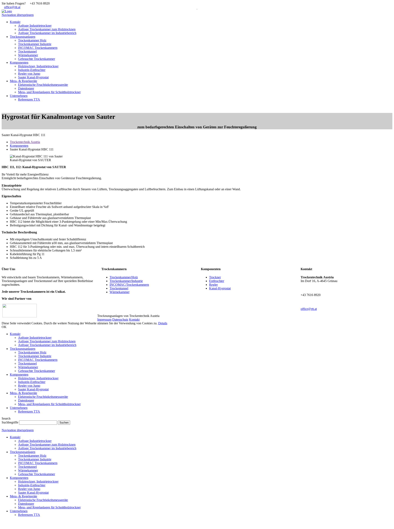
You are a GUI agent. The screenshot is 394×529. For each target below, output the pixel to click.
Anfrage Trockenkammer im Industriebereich (47, 345)
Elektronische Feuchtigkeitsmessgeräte (43, 396)
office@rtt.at (12, 7)
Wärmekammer (119, 292)
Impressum (104, 319)
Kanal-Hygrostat (220, 288)
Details (162, 323)
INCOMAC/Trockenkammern (129, 284)
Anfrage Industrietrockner (35, 337)
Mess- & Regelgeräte (23, 393)
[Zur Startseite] (7, 11)
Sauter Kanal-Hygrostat (33, 389)
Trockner (215, 277)
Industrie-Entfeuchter (31, 382)
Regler (213, 284)
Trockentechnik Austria (25, 142)
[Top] (3, 525)
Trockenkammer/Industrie (126, 281)
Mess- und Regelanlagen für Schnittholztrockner (49, 404)
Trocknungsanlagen (22, 348)
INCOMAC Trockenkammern (37, 359)
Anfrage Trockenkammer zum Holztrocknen (47, 341)
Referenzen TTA (29, 411)
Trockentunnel (119, 288)
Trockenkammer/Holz (124, 277)
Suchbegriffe (10, 422)
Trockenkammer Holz (32, 352)
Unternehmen (18, 408)
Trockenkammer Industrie (34, 356)
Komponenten (19, 145)
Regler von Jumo (29, 385)
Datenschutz (120, 319)
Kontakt (134, 319)
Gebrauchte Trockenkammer (36, 371)
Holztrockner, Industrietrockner (38, 378)
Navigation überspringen (18, 15)
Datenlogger (26, 400)
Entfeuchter (216, 281)
